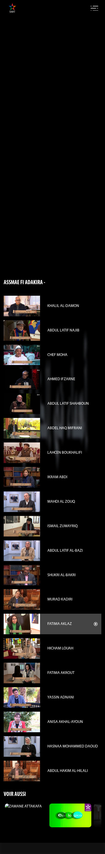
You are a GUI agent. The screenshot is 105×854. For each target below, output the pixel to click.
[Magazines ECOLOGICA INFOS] (70, 815)
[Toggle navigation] (94, 8)
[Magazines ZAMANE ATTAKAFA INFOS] (26, 806)
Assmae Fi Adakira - (24, 283)
